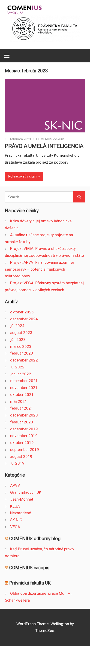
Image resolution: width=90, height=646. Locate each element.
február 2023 (21, 353)
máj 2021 (18, 401)
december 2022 (24, 360)
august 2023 (21, 332)
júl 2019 (17, 463)
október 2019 (22, 442)
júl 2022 (17, 367)
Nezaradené (20, 513)
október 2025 (22, 312)
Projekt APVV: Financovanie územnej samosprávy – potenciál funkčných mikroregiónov (39, 269)
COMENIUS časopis (29, 567)
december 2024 (24, 319)
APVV (15, 485)
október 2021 (22, 394)
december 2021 (24, 380)
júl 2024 (17, 325)
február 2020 (21, 422)
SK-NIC (16, 519)
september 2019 (24, 449)
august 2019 (21, 456)
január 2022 (20, 374)
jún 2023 (18, 339)
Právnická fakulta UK (30, 583)
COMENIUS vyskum (50, 139)
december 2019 (24, 429)
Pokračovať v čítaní (22, 176)
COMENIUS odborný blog (34, 538)
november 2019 (24, 435)
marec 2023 (20, 346)
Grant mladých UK (25, 492)
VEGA (15, 526)
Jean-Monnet (21, 499)
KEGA (15, 506)
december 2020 (24, 415)
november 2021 (24, 387)
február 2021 (21, 408)
